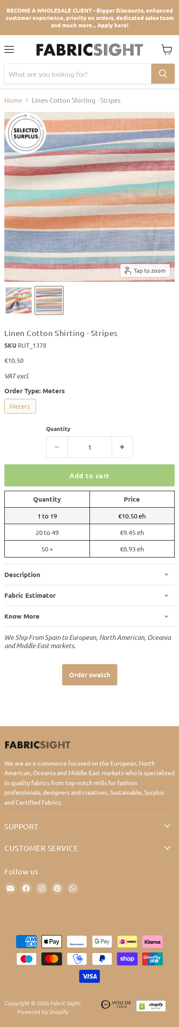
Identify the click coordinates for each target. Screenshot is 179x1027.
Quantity (58, 428)
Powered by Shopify (42, 1011)
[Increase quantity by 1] (122, 447)
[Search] (163, 74)
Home (13, 100)
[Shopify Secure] (151, 1008)
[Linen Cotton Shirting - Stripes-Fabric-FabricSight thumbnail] (19, 300)
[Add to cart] (89, 674)
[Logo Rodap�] (116, 1008)
